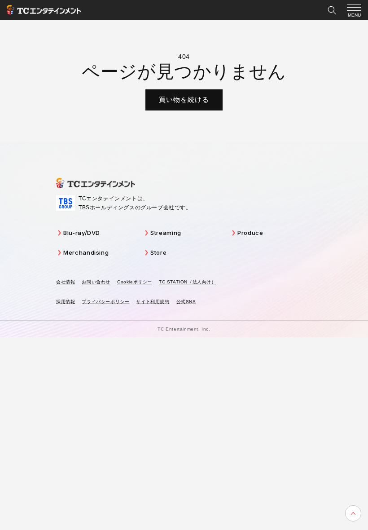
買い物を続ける (184, 99)
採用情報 (65, 301)
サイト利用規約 (152, 301)
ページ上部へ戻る (353, 513)
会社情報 (65, 281)
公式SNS (186, 301)
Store (158, 252)
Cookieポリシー (134, 281)
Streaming (165, 232)
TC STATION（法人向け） (187, 281)
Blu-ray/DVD (81, 232)
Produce (250, 232)
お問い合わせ (96, 281)
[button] (332, 10)
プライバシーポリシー (105, 301)
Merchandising (86, 252)
